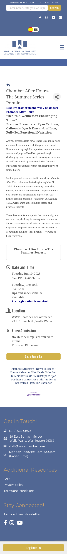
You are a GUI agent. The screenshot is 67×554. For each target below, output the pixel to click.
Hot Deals (38, 372)
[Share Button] (57, 97)
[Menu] (61, 47)
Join (31, 2)
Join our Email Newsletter (22, 514)
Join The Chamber (41, 383)
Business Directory (17, 2)
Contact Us (30, 379)
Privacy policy (13, 485)
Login (39, 2)
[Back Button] (8, 85)
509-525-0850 (51, 2)
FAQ (7, 479)
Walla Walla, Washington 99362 (31, 440)
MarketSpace (42, 376)
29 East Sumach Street (25, 436)
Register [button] (31, 548)
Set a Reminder (33, 356)
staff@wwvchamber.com (27, 446)
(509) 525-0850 (20, 431)
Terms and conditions (19, 491)
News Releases (45, 368)
